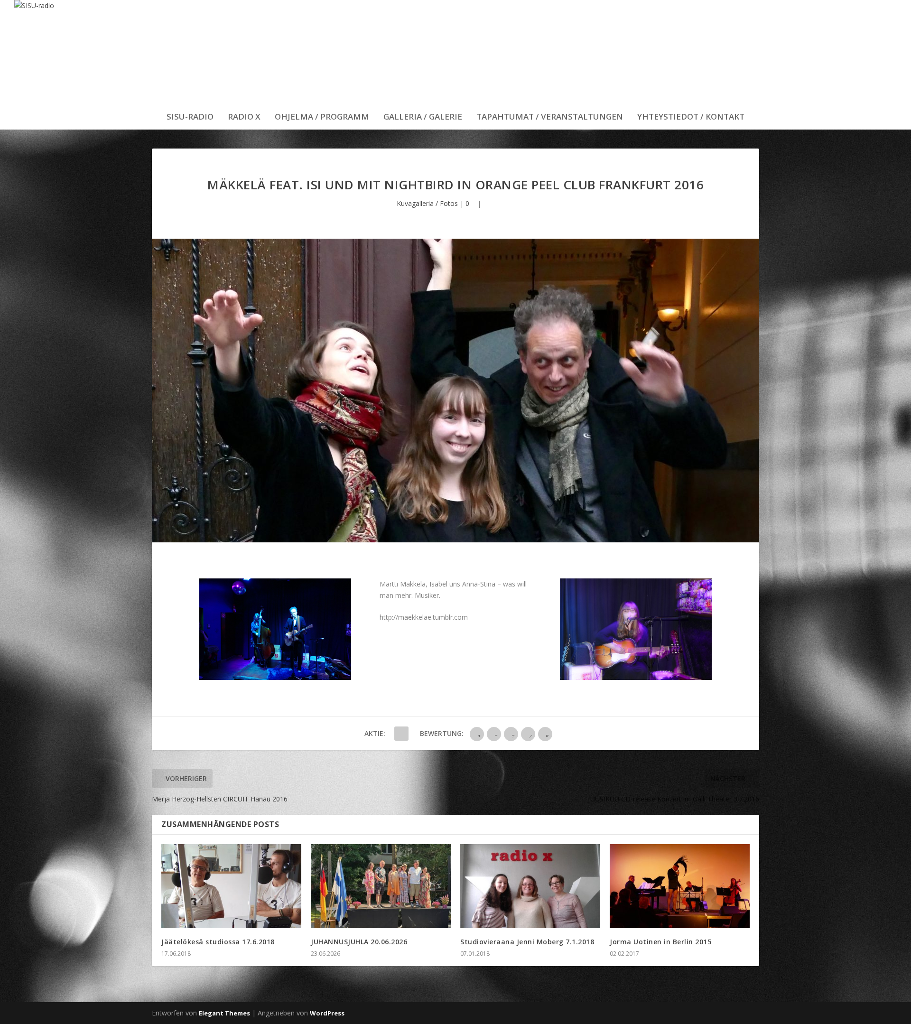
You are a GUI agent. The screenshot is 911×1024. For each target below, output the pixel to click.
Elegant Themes (224, 1013)
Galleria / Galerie (422, 117)
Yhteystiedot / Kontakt (690, 117)
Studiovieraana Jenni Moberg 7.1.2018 (527, 941)
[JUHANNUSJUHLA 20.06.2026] (381, 886)
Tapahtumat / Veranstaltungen (549, 117)
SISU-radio (190, 117)
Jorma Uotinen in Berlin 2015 (660, 941)
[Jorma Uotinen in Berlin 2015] (680, 886)
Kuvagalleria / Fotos (427, 203)
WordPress (327, 1013)
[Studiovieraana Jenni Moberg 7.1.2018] (530, 886)
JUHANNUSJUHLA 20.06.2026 (359, 941)
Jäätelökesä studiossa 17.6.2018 (218, 941)
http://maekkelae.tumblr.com (424, 617)
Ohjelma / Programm (322, 117)
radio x (244, 117)
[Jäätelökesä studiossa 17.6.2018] (231, 886)
